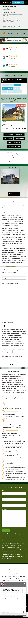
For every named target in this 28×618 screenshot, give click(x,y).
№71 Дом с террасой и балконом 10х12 (13, 122)
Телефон (4, 496)
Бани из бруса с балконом (14, 146)
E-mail (3, 503)
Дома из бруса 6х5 (19, 134)
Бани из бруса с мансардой (14, 142)
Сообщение (4, 509)
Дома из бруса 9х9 (8, 138)
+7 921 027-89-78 (6, 2)
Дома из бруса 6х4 (9, 134)
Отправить (5, 530)
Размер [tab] (11, 79)
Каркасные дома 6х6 (19, 138)
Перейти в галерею (14, 194)
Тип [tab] (5, 79)
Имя (3, 490)
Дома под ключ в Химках (16, 33)
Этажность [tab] (19, 79)
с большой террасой (7, 88)
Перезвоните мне (18, 2)
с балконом (17, 85)
